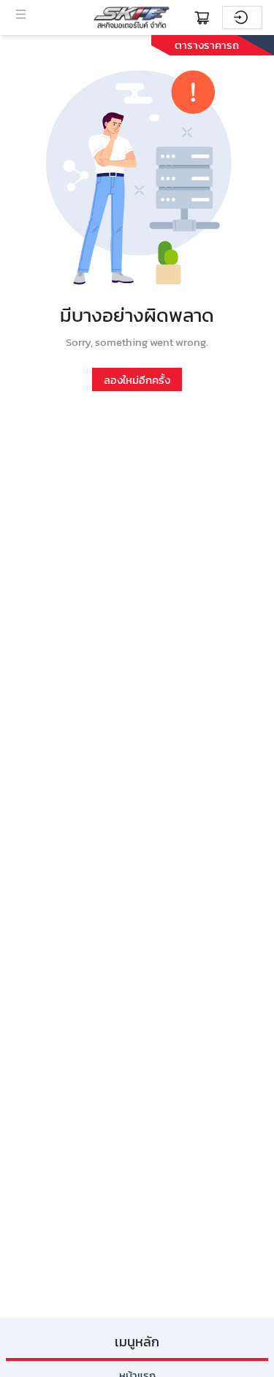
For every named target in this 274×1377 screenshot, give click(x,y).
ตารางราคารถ (207, 44)
